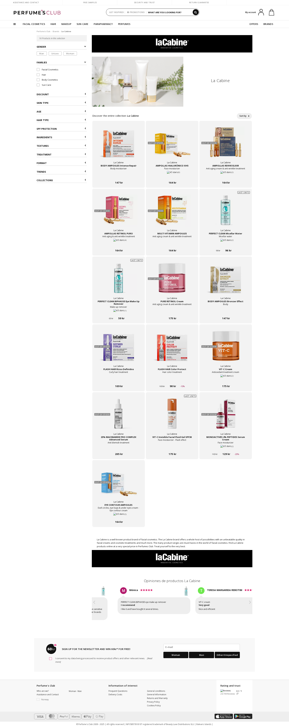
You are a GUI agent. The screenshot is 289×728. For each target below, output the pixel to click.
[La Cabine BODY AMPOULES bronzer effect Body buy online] (226, 312)
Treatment (44, 154)
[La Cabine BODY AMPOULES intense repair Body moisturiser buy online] (118, 176)
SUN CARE (82, 24)
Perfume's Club (43, 31)
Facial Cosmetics (49, 69)
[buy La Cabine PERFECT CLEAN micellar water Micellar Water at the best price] (226, 213)
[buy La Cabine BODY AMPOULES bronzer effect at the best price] (226, 281)
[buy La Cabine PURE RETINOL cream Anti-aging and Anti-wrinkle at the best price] (172, 281)
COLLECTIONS (45, 180)
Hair (43, 74)
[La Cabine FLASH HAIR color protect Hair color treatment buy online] (172, 380)
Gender (41, 46)
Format (42, 163)
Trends (41, 171)
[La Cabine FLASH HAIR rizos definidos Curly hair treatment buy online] (118, 380)
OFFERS (253, 24)
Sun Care (46, 84)
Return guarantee (199, 2)
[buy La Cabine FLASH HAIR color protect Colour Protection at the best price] (172, 349)
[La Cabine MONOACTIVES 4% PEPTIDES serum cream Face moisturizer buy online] (226, 447)
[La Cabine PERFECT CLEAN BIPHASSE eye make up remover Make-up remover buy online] (118, 312)
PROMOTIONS (137, 12)
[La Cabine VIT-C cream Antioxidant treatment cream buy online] (226, 380)
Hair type (43, 120)
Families (42, 62)
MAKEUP (66, 24)
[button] (94, 601)
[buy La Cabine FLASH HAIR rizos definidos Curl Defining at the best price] (118, 349)
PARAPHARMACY (103, 24)
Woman (70, 53)
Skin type (43, 103)
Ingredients (44, 137)
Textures (43, 146)
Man (41, 53)
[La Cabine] (172, 43)
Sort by (243, 115)
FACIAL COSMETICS (34, 24)
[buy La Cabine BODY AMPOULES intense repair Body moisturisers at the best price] (118, 145)
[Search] (196, 12)
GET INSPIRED (116, 12)
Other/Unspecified (227, 648)
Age (39, 111)
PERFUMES (124, 24)
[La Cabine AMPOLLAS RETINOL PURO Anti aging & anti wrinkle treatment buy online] (118, 244)
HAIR (53, 24)
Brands (56, 31)
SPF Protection (47, 128)
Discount (43, 94)
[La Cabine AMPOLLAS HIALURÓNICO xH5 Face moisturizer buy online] (172, 176)
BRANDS (268, 24)
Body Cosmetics (49, 79)
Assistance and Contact (26, 2)
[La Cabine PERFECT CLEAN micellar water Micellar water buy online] (226, 244)
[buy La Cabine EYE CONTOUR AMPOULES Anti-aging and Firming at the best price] (118, 485)
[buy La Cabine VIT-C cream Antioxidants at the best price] (226, 349)
